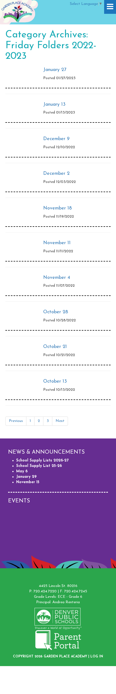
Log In (96, 656)
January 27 (54, 69)
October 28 (55, 312)
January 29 (26, 477)
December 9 (56, 139)
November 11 (57, 243)
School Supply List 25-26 (39, 466)
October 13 (55, 381)
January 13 (54, 104)
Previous (16, 421)
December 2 (56, 173)
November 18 (57, 208)
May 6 (22, 471)
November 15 (27, 482)
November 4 (56, 277)
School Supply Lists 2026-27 (42, 461)
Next (60, 421)
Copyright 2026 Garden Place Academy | (51, 656)
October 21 (55, 346)
